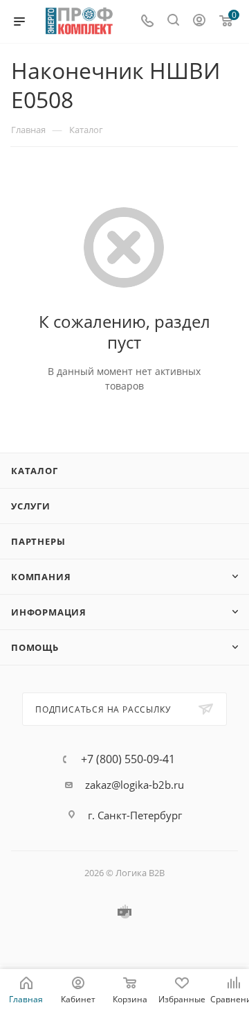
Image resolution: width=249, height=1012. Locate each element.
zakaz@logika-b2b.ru (134, 785)
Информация (48, 612)
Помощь (35, 647)
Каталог (34, 470)
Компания (41, 576)
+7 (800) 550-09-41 (128, 759)
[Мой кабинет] (199, 21)
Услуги (30, 506)
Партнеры (38, 541)
